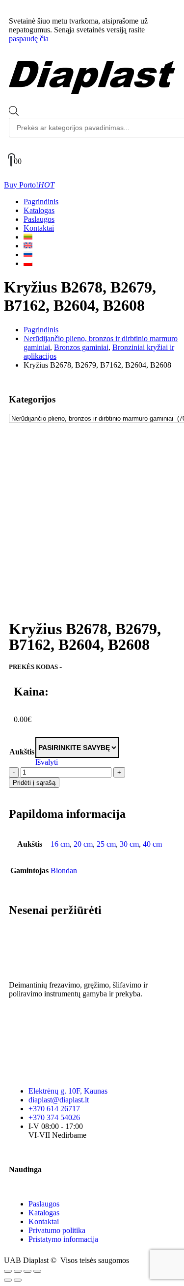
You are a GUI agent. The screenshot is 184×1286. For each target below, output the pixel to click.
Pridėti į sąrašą (34, 782)
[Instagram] (47, 1020)
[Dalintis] (27, 1271)
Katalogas (39, 210)
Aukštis (21, 752)
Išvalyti (46, 762)
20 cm (83, 844)
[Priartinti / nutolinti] (8, 1271)
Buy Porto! (29, 185)
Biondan (64, 870)
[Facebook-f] (21, 1020)
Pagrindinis (41, 201)
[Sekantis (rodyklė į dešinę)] (18, 1280)
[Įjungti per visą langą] (18, 1271)
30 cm (129, 844)
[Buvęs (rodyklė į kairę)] (8, 1280)
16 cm (60, 844)
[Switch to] (28, 237)
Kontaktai (39, 228)
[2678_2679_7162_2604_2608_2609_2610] (92, 452)
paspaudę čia (29, 38)
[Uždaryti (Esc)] (37, 1271)
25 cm (106, 844)
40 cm (152, 844)
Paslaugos (39, 219)
